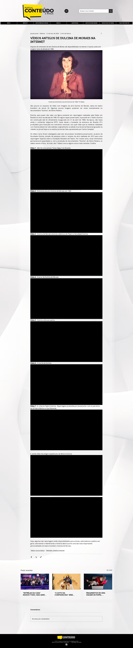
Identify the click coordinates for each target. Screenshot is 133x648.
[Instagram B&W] (66, 644)
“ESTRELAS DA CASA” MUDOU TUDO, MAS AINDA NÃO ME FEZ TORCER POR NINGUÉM (34, 594)
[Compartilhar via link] (41, 557)
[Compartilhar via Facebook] (31, 557)
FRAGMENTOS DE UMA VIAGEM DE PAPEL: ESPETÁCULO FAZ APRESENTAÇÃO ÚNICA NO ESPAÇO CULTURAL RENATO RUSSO (97, 594)
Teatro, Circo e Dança (37, 550)
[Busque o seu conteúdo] (111, 11)
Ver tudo (109, 570)
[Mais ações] (101, 33)
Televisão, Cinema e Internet (55, 550)
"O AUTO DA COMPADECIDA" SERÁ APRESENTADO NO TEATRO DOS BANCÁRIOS (66, 594)
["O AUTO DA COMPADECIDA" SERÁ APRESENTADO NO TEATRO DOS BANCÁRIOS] (66, 582)
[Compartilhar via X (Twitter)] (36, 557)
